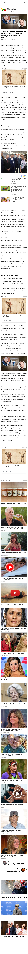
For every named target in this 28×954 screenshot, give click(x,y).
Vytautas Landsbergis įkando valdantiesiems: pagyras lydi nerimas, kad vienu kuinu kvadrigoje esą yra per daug (14, 897)
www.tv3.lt (4, 444)
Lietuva (2, 39)
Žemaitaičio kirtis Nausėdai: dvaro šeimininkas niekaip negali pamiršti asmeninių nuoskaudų (12, 937)
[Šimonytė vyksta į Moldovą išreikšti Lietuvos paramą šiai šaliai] (14, 908)
